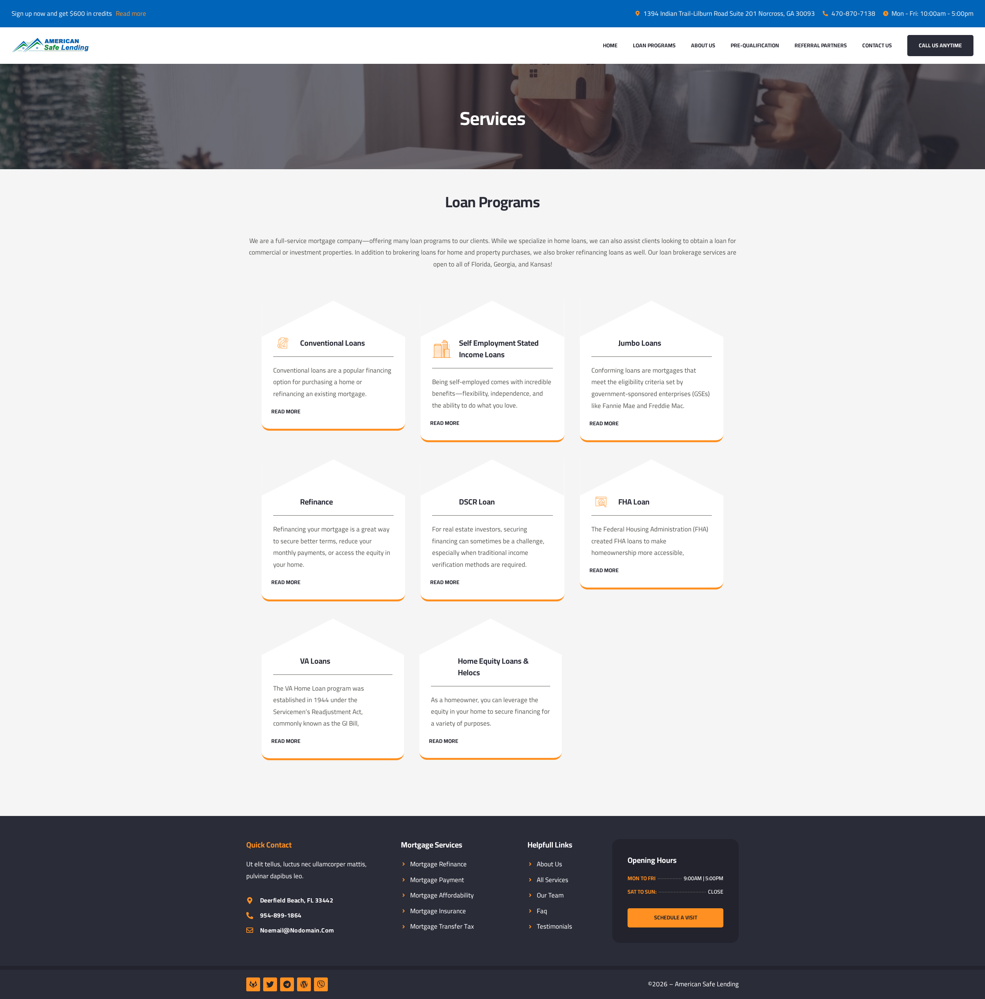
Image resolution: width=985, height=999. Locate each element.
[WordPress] (304, 984)
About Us (703, 45)
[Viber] (321, 984)
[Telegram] (287, 984)
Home (610, 45)
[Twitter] (270, 984)
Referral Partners (821, 45)
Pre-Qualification (755, 45)
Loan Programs (654, 45)
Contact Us (877, 45)
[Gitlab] (253, 984)
